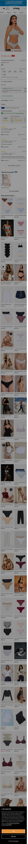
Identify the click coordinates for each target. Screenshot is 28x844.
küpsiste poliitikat (14, 823)
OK (13, 831)
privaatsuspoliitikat (7, 824)
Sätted (13, 836)
